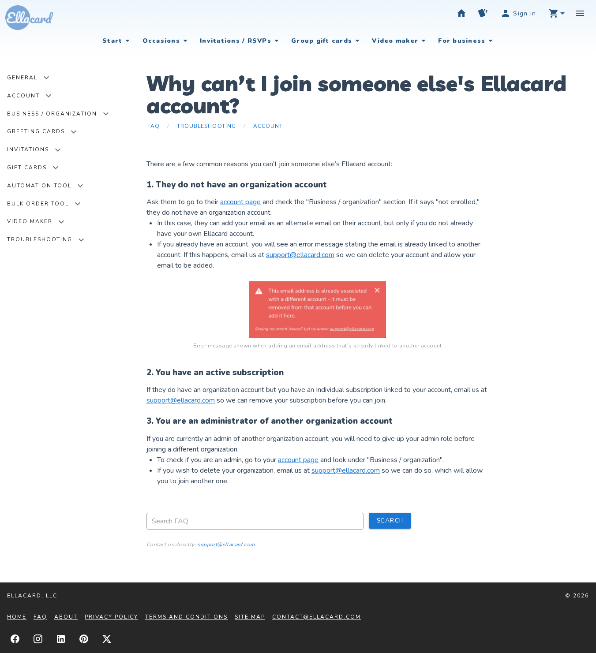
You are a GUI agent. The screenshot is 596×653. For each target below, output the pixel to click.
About (66, 616)
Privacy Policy (111, 616)
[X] (107, 639)
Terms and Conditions (186, 616)
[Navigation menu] (580, 13)
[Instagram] (38, 639)
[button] (556, 13)
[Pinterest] (84, 639)
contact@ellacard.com (316, 616)
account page (240, 202)
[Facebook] (15, 639)
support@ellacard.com (300, 255)
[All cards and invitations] (482, 13)
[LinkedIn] (61, 639)
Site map (250, 616)
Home (16, 616)
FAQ (40, 616)
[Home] (461, 13)
